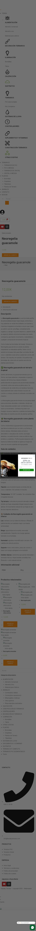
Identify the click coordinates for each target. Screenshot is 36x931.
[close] (34, 922)
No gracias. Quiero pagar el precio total (26, 472)
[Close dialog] (34, 455)
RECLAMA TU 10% (26, 470)
